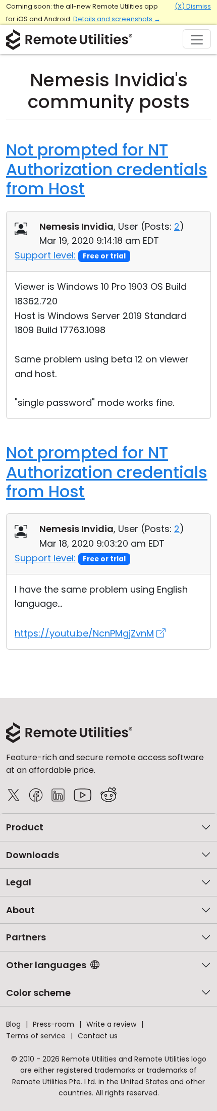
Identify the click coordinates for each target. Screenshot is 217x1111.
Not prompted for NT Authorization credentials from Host (106, 169)
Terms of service (36, 1036)
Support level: (45, 255)
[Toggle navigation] (197, 38)
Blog (13, 1024)
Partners (26, 937)
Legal (18, 882)
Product (24, 827)
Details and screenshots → (116, 19)
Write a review (111, 1024)
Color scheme (38, 992)
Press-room (53, 1024)
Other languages (46, 965)
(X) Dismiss (193, 6)
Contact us (98, 1036)
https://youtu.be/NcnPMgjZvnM (84, 633)
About (20, 910)
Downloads (32, 855)
